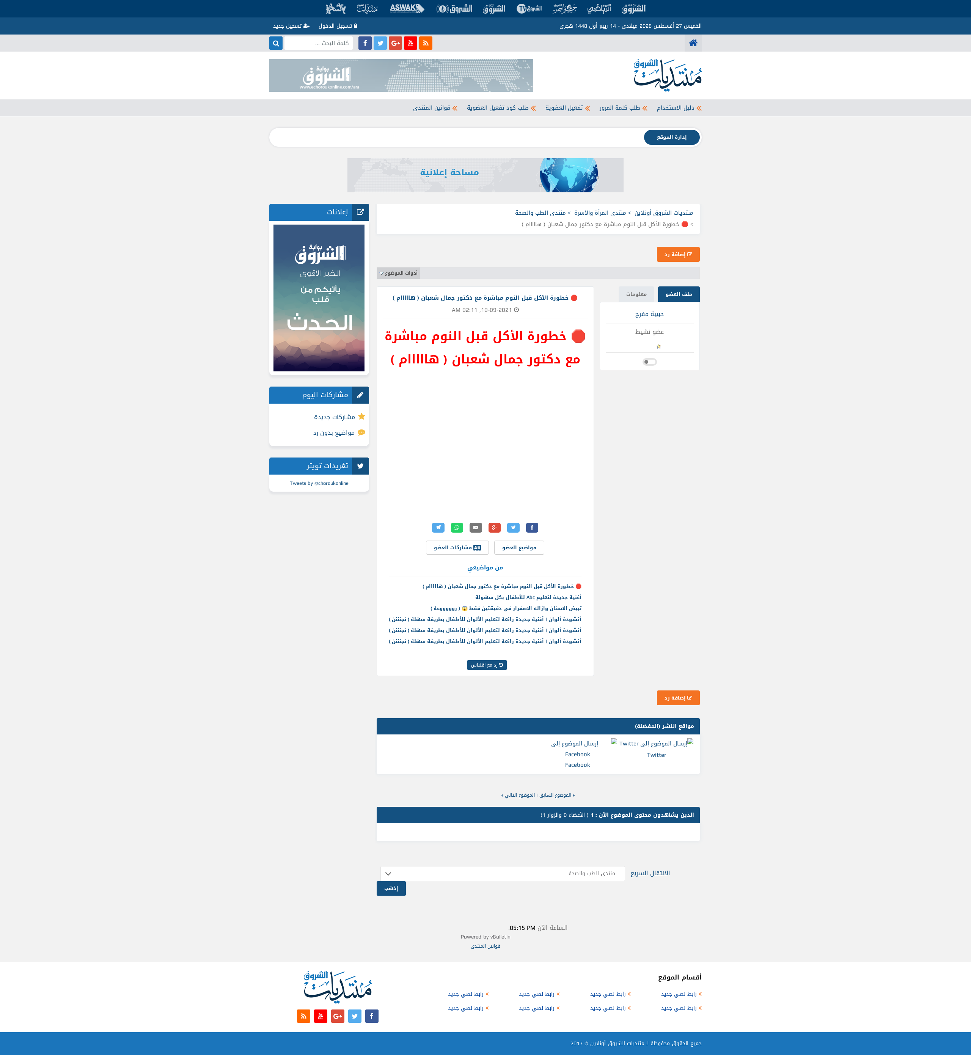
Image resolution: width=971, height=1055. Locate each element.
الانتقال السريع (650, 873)
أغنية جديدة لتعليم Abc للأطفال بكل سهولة (528, 597)
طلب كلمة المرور (620, 107)
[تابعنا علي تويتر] (380, 43)
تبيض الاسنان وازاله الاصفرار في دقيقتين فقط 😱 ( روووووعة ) (506, 608)
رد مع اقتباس (485, 665)
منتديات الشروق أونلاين (664, 213)
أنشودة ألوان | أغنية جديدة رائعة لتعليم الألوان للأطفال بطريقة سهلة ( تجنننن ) (485, 619)
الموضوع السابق (555, 795)
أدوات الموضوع (401, 273)
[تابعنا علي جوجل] (395, 43)
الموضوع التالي (520, 795)
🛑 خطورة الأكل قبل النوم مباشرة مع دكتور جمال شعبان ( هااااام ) (502, 586)
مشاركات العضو (453, 547)
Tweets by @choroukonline (319, 483)
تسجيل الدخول (336, 26)
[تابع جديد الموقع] (425, 43)
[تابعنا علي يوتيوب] (410, 43)
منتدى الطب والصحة (540, 213)
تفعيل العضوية (564, 107)
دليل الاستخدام (675, 107)
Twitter (656, 755)
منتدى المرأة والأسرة (600, 213)
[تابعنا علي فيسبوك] (365, 43)
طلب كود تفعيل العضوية (498, 107)
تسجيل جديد (288, 26)
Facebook (577, 764)
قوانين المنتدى (431, 107)
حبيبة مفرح (649, 314)
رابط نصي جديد (679, 994)
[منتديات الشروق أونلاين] (693, 43)
